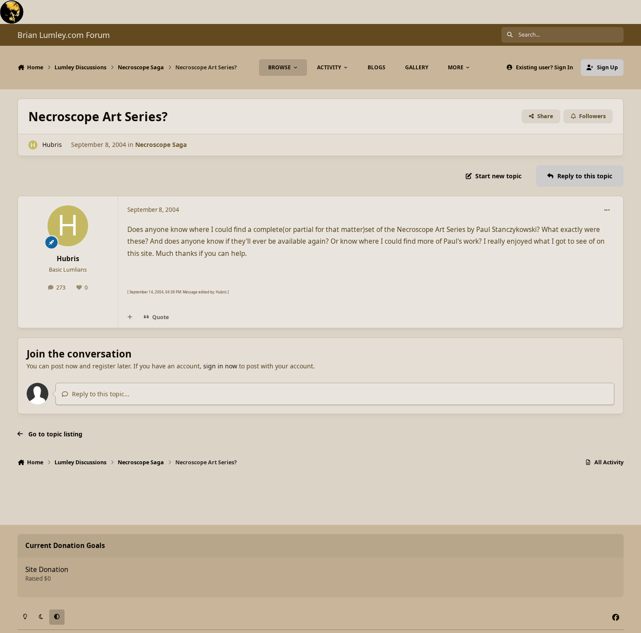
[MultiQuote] (130, 317)
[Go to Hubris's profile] (33, 145)
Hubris (52, 144)
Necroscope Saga (161, 144)
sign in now (220, 366)
